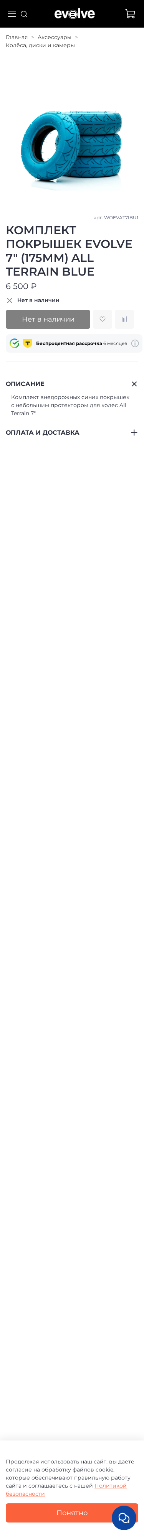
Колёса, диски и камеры (40, 45)
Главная (17, 37)
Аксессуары (54, 37)
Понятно (72, 1513)
